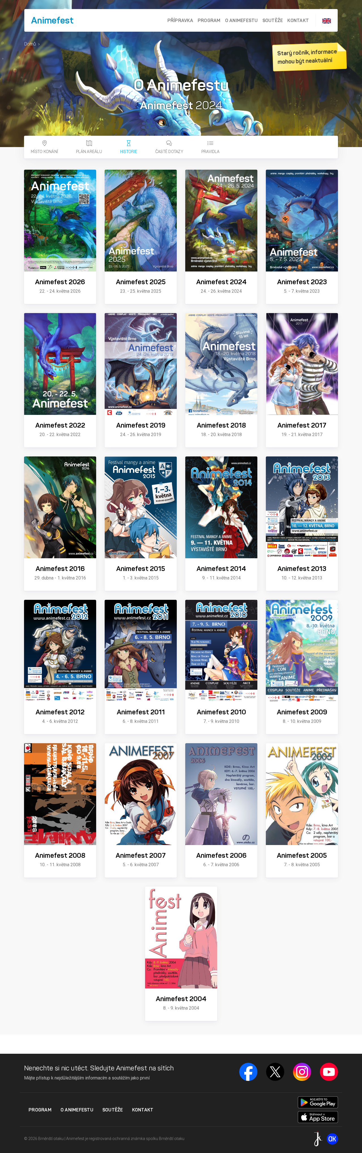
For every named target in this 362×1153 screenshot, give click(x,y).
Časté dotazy (169, 151)
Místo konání (44, 151)
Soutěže (272, 20)
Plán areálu (89, 151)
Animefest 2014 (221, 568)
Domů (30, 44)
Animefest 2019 (140, 425)
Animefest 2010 (221, 712)
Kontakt (298, 20)
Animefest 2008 (60, 855)
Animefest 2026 (60, 282)
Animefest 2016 (60, 568)
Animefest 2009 (302, 712)
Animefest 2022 (60, 425)
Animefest (52, 20)
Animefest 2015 (140, 568)
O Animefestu (241, 20)
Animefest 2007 (141, 855)
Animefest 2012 (60, 712)
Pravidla (210, 151)
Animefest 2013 (301, 568)
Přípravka (180, 20)
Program (209, 20)
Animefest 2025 (141, 282)
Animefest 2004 (181, 999)
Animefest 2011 (141, 712)
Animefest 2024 (221, 282)
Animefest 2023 (302, 282)
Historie (128, 151)
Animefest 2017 (301, 425)
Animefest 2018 (221, 425)
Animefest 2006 (221, 855)
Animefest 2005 (302, 855)
